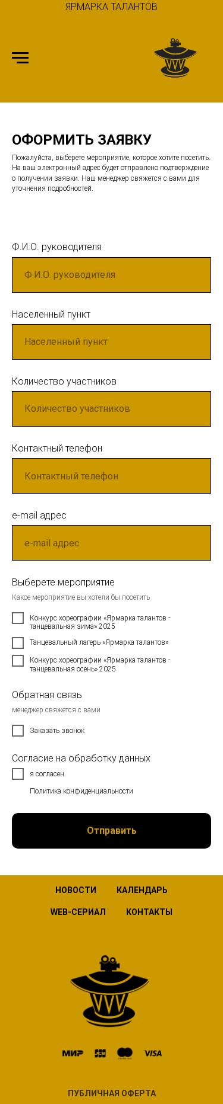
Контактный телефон (57, 448)
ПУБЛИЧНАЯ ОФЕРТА (112, 1093)
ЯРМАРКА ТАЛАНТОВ (111, 6)
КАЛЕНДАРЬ (142, 890)
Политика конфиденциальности (81, 791)
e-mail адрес (39, 515)
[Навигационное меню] (20, 58)
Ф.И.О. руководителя (57, 246)
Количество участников (64, 381)
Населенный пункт (51, 314)
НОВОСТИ (75, 890)
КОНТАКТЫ (149, 912)
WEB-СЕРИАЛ (78, 912)
